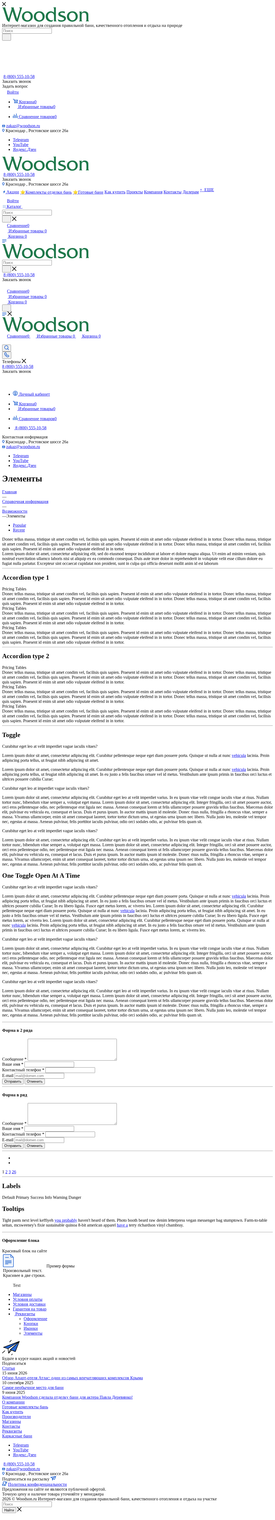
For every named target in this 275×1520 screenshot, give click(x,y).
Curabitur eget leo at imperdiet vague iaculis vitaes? (45, 788)
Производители (16, 1416)
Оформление (35, 1318)
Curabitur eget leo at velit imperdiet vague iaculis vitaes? (49, 746)
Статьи (8, 1368)
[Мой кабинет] (4, 285)
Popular (19, 525)
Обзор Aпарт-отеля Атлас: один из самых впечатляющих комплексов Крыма (72, 1378)
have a (122, 1225)
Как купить (12, 1411)
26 (14, 1172)
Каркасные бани (17, 1436)
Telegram (21, 139)
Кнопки (31, 1323)
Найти (9, 1510)
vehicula (239, 755)
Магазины (11, 1421)
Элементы (33, 1333)
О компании (13, 1402)
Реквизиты (12, 1431)
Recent (19, 530)
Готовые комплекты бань (25, 1407)
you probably (66, 1220)
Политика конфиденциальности (37, 1484)
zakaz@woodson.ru (23, 125)
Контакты (11, 1426)
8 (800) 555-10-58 (19, 76)
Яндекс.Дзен (24, 149)
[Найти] (6, 37)
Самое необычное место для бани (33, 1387)
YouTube (20, 144)
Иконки (31, 1328)
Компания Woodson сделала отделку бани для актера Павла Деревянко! (67, 1397)
